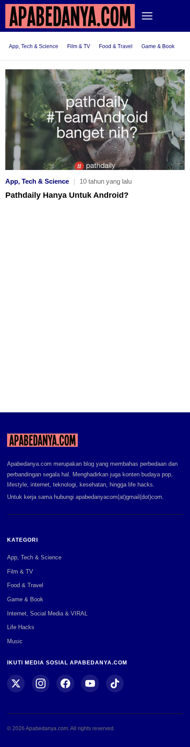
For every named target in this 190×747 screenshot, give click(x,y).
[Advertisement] (95, 312)
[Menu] (147, 16)
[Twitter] (16, 683)
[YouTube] (90, 683)
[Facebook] (65, 683)
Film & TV (78, 46)
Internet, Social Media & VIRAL (47, 613)
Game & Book (158, 46)
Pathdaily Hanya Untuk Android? (67, 195)
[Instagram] (40, 683)
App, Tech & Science (33, 46)
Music (15, 641)
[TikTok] (115, 683)
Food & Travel (116, 46)
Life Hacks (20, 627)
